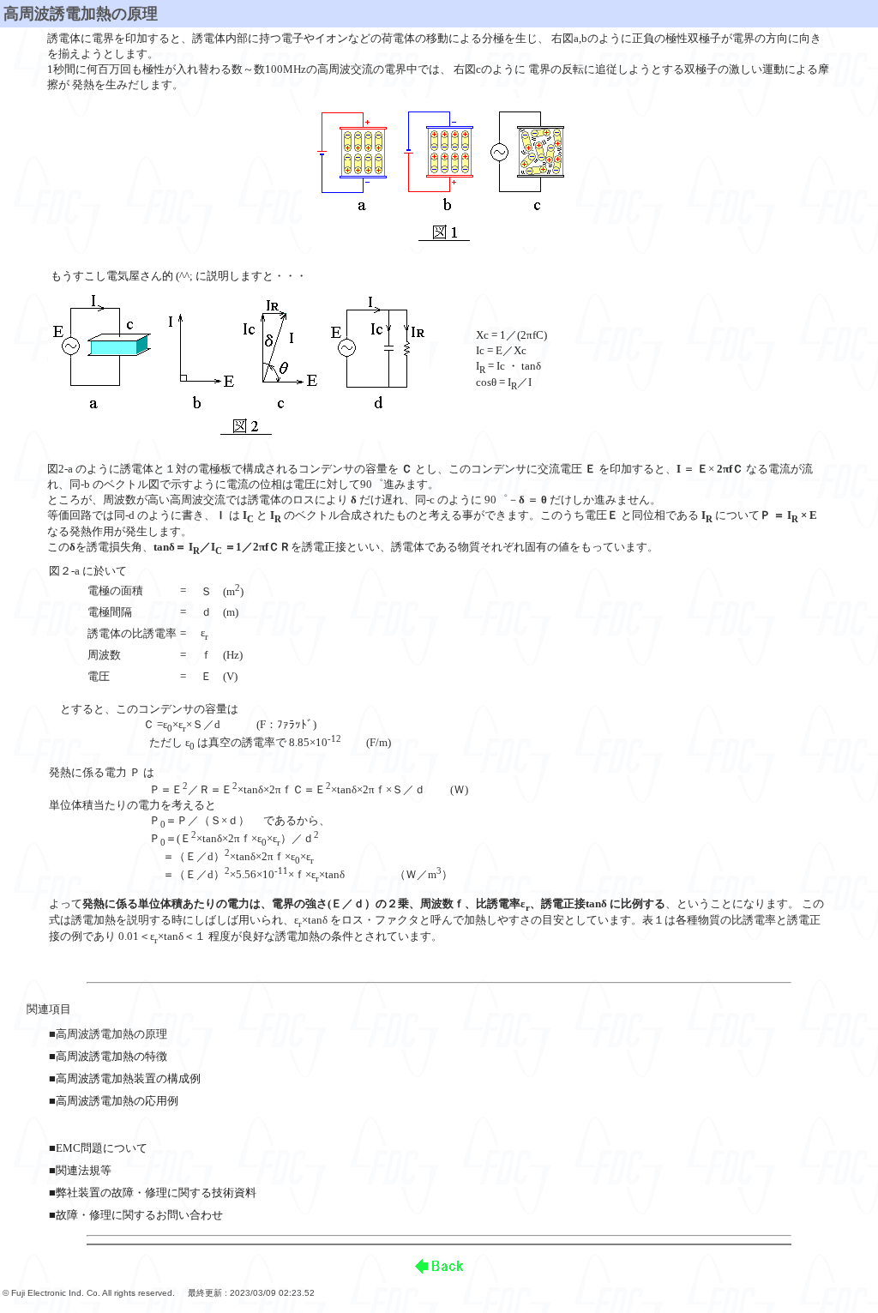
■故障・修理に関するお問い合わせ (136, 1214)
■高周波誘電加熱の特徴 (108, 1056)
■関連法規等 (80, 1170)
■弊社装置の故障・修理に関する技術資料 (152, 1192)
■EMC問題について (98, 1147)
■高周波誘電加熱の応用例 (113, 1100)
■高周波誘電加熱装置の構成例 (125, 1078)
